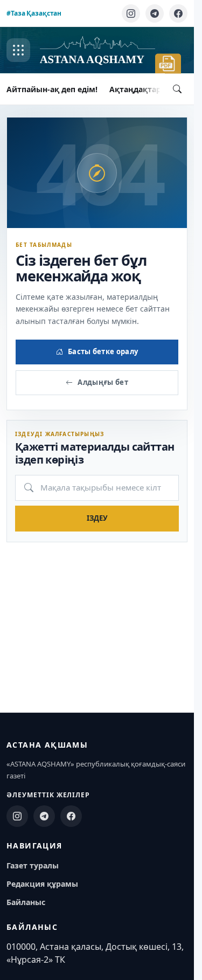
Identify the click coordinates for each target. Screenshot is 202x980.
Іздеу (97, 518)
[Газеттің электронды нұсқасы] (168, 64)
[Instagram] (131, 13)
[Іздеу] (177, 89)
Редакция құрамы (42, 884)
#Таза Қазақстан (33, 13)
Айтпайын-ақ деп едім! (51, 89)
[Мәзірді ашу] (18, 50)
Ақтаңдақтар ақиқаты (153, 89)
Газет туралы (32, 865)
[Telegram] (154, 13)
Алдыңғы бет (103, 382)
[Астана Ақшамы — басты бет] (97, 50)
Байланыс (25, 902)
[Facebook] (178, 13)
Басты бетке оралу (103, 351)
